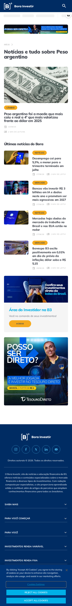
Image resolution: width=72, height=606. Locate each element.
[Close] (66, 570)
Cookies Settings (36, 584)
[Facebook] (26, 449)
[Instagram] (16, 449)
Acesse (20, 324)
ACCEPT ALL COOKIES (36, 600)
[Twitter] (36, 449)
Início (7, 44)
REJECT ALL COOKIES (36, 592)
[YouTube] (56, 449)
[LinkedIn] (46, 449)
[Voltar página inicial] (19, 6)
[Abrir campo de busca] (64, 6)
